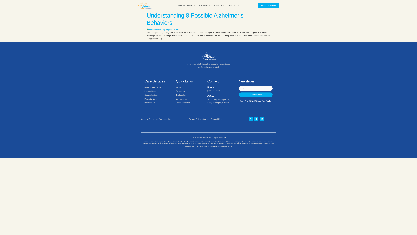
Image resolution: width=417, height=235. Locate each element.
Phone (210, 87)
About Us (218, 5)
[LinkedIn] (262, 119)
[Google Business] (256, 119)
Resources (203, 5)
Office (210, 96)
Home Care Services (184, 5)
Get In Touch (233, 5)
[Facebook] (251, 119)
